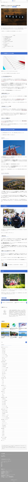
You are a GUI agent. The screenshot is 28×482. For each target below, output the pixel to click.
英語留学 (3, 428)
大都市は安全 (6, 45)
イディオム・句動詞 (4, 354)
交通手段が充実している (7, 38)
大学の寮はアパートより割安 (8, 39)
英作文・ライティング (4, 357)
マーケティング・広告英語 (5, 407)
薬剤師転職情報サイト (4, 475)
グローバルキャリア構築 (5, 416)
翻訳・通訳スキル (4, 373)
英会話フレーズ (4, 385)
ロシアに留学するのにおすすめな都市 (8, 41)
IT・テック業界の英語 (4, 400)
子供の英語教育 (4, 366)
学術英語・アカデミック (5, 419)
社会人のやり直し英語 (4, 363)
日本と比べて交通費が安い (7, 40)
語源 (2, 394)
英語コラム (3, 391)
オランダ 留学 (3, 455)
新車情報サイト (3, 473)
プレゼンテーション (4, 422)
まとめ (4, 47)
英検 (2, 379)
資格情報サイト (3, 476)
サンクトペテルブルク (7, 43)
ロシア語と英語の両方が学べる (8, 37)
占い (1, 463)
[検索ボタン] (27, 1)
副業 (1, 464)
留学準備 (3, 434)
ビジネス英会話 (4, 388)
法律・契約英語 (4, 403)
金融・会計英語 (4, 404)
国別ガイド (3, 435)
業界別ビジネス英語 (4, 397)
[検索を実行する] (26, 342)
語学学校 (3, 431)
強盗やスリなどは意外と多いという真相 (9, 46)
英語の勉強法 (3, 361)
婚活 (1, 466)
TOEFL (3, 382)
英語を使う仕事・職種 (4, 410)
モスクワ (5, 42)
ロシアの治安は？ (5, 44)
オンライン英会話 (4, 437)
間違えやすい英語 (4, 360)
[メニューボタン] (1, 1)
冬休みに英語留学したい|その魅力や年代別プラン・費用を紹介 (15, 264)
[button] (5, 300)
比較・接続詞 (3, 351)
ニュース (3, 440)
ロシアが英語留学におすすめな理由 (7, 36)
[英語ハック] (14, 1)
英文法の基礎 (3, 348)
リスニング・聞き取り (4, 370)
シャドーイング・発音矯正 (5, 367)
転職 (1, 465)
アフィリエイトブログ (4, 474)
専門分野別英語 (4, 425)
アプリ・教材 (3, 376)
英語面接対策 (3, 413)
